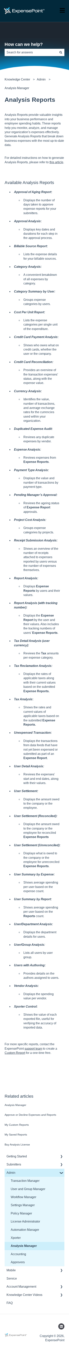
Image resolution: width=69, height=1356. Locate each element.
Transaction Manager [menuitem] (25, 1180)
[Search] (60, 52)
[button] (61, 1157)
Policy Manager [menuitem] (21, 1213)
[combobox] (31, 52)
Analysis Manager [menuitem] (24, 1245)
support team (33, 1048)
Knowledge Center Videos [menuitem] (24, 1294)
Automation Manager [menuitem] (25, 1229)
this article (56, 162)
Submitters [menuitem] (14, 1164)
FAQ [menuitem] (10, 1303)
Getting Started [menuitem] (17, 1156)
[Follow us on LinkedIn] (61, 1326)
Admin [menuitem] (11, 1172)
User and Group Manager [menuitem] (28, 1189)
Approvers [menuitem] (18, 1262)
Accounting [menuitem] (18, 1254)
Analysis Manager (17, 88)
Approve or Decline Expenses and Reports (30, 1114)
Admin (41, 79)
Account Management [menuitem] (21, 1286)
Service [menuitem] (12, 1278)
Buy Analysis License (17, 1144)
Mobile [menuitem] (11, 1270)
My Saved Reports (16, 1134)
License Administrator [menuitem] (25, 1221)
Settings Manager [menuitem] (23, 1205)
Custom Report (15, 1052)
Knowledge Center (17, 79)
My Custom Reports (17, 1124)
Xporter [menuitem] (16, 1237)
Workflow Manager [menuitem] (23, 1197)
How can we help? (24, 44)
